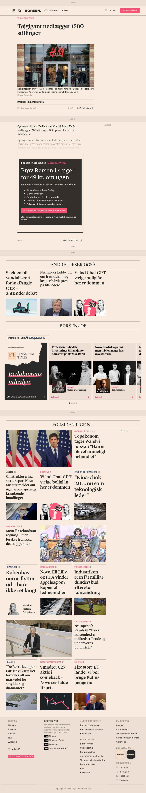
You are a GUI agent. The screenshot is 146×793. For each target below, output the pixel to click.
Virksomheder (25, 18)
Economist (52, 744)
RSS (10, 737)
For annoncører (87, 764)
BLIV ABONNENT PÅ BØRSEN (21, 756)
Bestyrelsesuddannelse (91, 729)
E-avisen (16, 748)
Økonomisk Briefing (56, 748)
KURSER (65, 11)
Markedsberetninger (50, 662)
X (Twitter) (124, 780)
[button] (14, 11)
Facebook (124, 775)
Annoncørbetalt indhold (127, 737)
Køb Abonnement (130, 11)
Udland (78, 662)
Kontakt (120, 725)
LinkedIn (123, 767)
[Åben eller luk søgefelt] (20, 10)
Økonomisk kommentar (86, 472)
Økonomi (78, 431)
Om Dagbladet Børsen (126, 733)
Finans (50, 736)
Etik (82, 768)
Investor (12, 729)
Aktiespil (12, 741)
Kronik (9, 662)
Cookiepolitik (86, 747)
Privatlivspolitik (87, 752)
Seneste (12, 733)
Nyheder (12, 725)
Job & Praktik (122, 729)
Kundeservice (86, 743)
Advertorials (122, 741)
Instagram (124, 771)
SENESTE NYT (54, 11)
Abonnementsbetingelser (92, 756)
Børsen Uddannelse (89, 725)
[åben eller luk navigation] (8, 10)
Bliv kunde (85, 772)
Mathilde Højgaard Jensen (30, 102)
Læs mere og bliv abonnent (55, 732)
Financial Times (54, 740)
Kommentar (12, 567)
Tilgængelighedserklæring (92, 760)
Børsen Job (85, 733)
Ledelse (9, 472)
